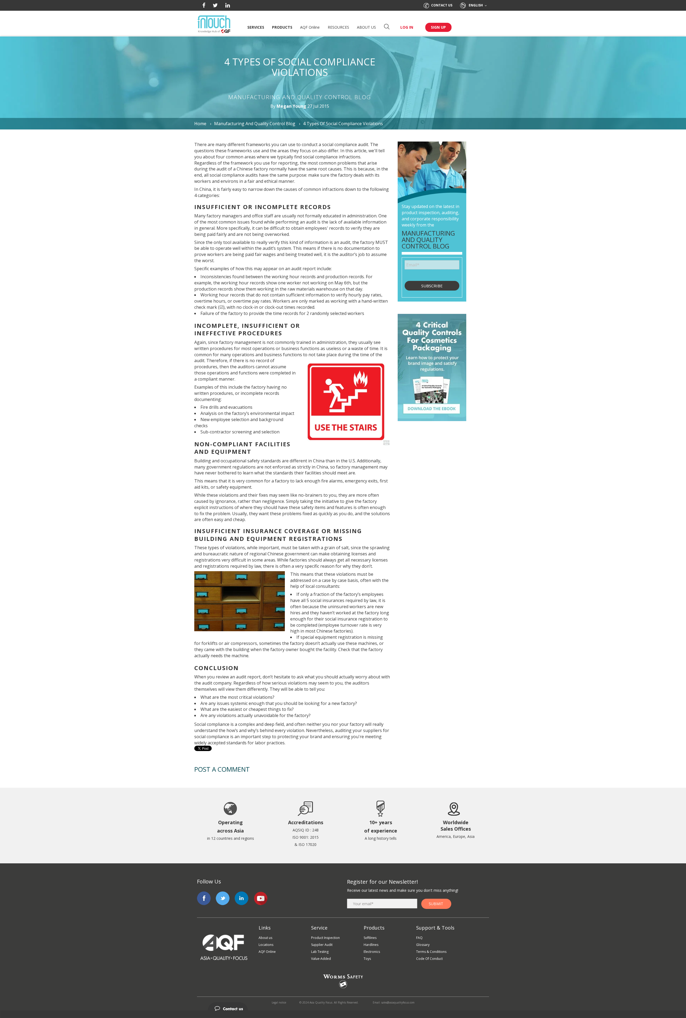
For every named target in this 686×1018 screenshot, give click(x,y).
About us (366, 27)
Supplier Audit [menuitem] (322, 944)
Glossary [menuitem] (423, 944)
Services (255, 27)
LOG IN (406, 27)
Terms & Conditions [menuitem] (431, 951)
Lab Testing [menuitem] (320, 951)
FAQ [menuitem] (419, 937)
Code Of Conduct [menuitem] (429, 958)
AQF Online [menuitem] (267, 951)
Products (282, 27)
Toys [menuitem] (367, 958)
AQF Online (310, 27)
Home (200, 124)
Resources (338, 27)
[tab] (343, 1006)
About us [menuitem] (265, 937)
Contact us (441, 5)
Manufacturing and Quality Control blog (254, 124)
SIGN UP (438, 27)
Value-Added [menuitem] (321, 958)
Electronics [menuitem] (372, 951)
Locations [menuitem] (266, 944)
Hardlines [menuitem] (371, 944)
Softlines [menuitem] (370, 937)
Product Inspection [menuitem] (325, 937)
